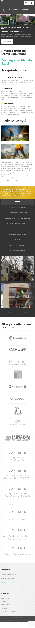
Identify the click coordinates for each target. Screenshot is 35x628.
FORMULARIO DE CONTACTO (9, 582)
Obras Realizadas (6, 605)
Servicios (4, 601)
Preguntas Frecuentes (8, 611)
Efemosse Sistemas (17, 617)
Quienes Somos (5, 598)
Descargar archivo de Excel (16, 62)
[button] (4, 18)
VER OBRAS (7, 41)
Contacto (4, 608)
